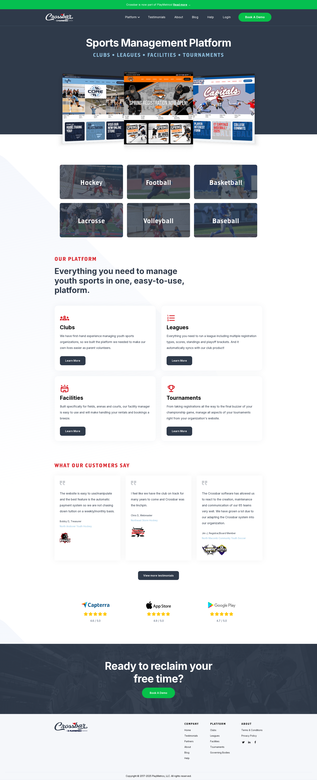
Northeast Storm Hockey (144, 520)
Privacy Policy (249, 735)
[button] (132, 17)
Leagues (215, 735)
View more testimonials (158, 575)
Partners (189, 741)
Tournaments (217, 747)
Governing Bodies (220, 752)
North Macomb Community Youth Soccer (224, 538)
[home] (59, 17)
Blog (195, 17)
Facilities (214, 741)
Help (210, 17)
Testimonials (156, 17)
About (178, 17)
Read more (180, 4)
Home (187, 730)
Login (227, 17)
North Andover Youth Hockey (76, 526)
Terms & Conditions (252, 730)
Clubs (213, 730)
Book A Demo (255, 17)
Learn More (72, 360)
